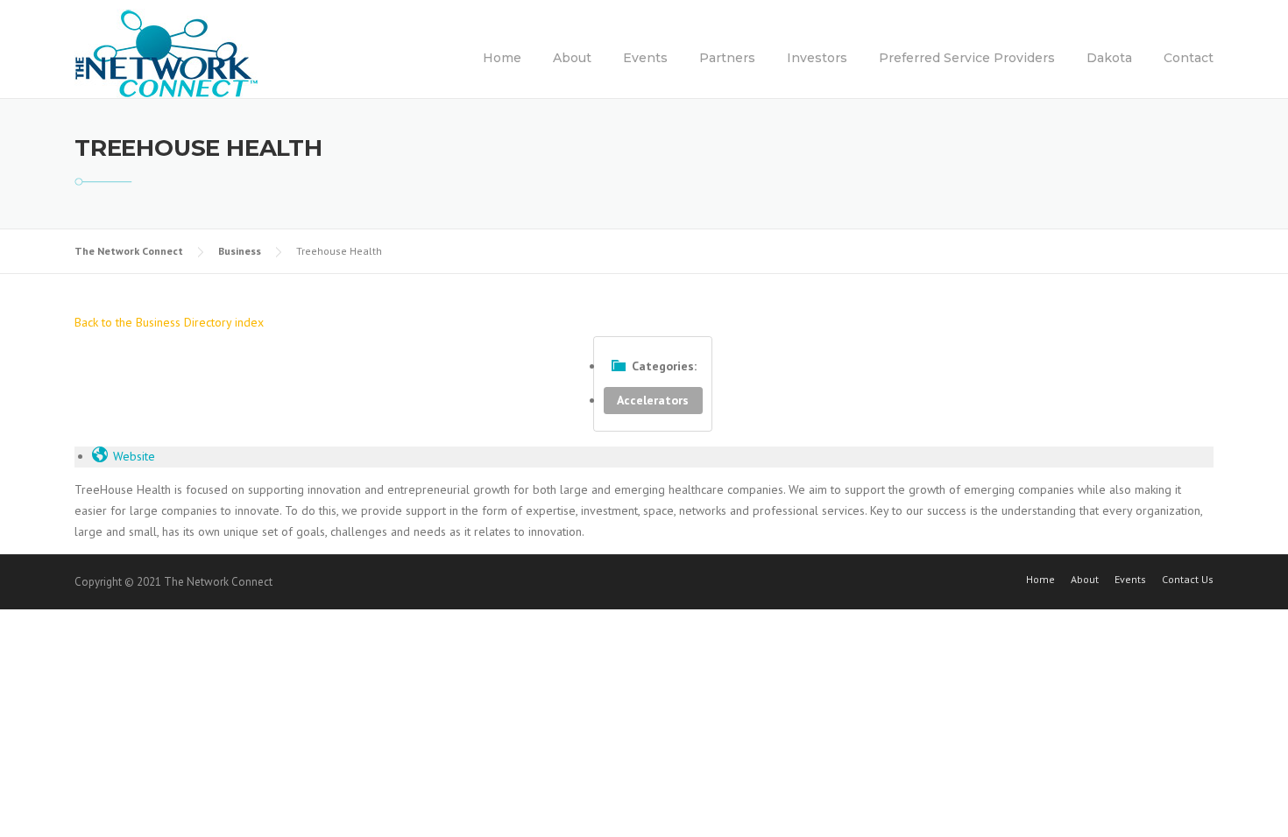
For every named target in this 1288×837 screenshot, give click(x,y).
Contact (1189, 58)
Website (134, 456)
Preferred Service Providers (967, 58)
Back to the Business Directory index (169, 322)
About (572, 58)
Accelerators (653, 400)
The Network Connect (128, 250)
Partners (727, 58)
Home (502, 58)
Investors (817, 58)
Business (239, 250)
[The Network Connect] (166, 52)
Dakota (1109, 58)
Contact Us (1188, 579)
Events (645, 58)
